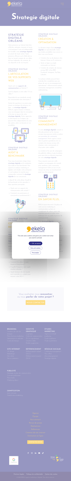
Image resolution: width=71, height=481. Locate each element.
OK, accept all (36, 243)
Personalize (35, 252)
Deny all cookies (35, 248)
